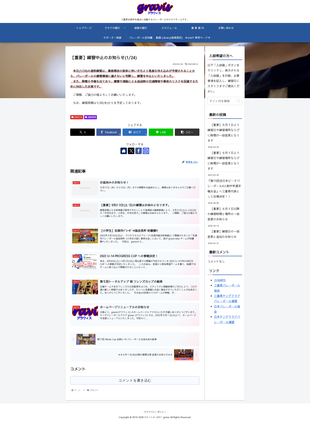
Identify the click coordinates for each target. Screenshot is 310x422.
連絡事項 (92, 117)
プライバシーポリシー (155, 411)
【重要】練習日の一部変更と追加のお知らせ (223, 234)
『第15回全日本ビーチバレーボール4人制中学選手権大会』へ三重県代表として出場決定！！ (224, 188)
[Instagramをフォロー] (146, 151)
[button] (187, 132)
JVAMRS (220, 280)
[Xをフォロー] (131, 151)
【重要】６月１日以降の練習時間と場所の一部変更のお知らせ (223, 214)
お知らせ (78, 117)
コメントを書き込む (134, 380)
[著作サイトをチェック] (123, 151)
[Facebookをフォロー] (138, 151)
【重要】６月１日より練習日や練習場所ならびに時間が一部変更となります (223, 132)
